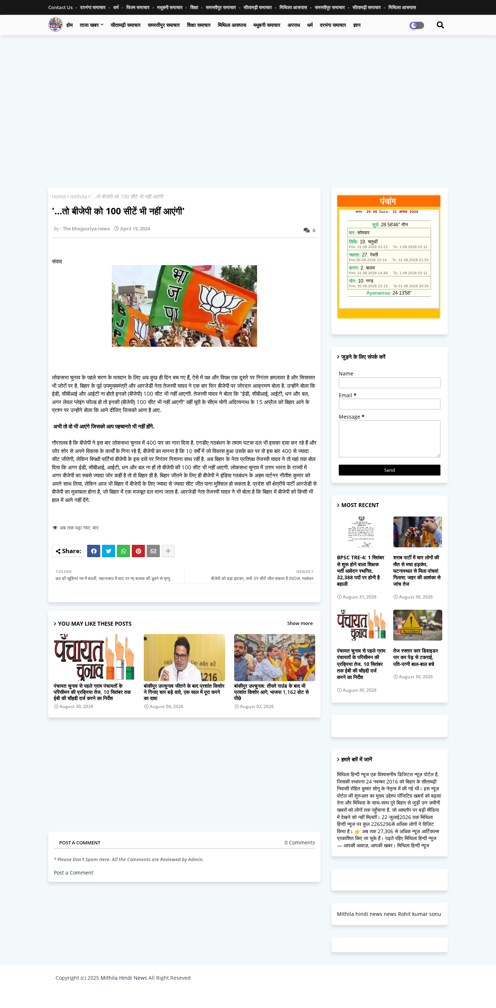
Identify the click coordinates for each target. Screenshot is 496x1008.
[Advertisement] (248, 93)
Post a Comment (73, 872)
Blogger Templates (107, 995)
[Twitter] (108, 551)
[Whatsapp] (123, 551)
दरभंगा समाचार (93, 7)
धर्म (116, 7)
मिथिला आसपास (294, 7)
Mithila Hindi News (124, 977)
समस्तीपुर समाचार (221, 7)
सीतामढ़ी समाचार (126, 24)
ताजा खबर (89, 24)
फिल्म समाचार (138, 7)
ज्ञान (357, 24)
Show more (300, 623)
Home (59, 196)
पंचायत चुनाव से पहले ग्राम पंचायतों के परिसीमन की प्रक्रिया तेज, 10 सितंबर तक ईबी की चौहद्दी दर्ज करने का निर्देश (92, 692)
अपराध (294, 24)
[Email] (153, 551)
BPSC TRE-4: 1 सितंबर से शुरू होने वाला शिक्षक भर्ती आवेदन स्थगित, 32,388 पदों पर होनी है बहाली (360, 570)
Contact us (61, 7)
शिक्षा (194, 7)
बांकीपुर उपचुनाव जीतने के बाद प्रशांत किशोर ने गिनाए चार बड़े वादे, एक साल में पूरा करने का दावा (184, 692)
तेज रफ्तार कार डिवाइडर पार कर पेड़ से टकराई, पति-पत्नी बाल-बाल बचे (415, 657)
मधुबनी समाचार (170, 7)
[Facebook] (93, 551)
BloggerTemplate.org (197, 995)
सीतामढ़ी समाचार (258, 7)
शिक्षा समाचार (199, 24)
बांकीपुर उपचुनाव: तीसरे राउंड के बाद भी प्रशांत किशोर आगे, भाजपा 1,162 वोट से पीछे (271, 692)
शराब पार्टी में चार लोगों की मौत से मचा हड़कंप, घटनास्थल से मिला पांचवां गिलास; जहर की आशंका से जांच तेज (416, 570)
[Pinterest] (138, 551)
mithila (78, 196)
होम (69, 24)
